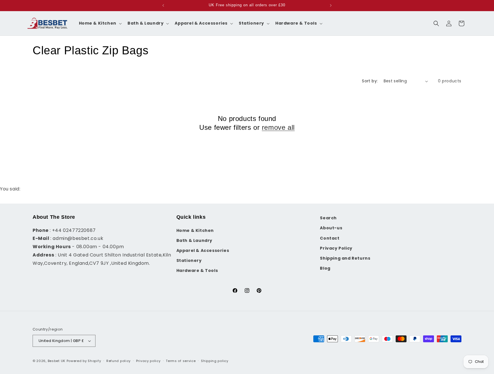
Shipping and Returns (345, 258)
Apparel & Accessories (202, 250)
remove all (278, 127)
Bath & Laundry (194, 240)
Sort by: (370, 81)
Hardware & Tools (197, 270)
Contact (329, 238)
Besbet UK (56, 361)
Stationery (189, 260)
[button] (99, 23)
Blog (325, 268)
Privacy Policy (336, 248)
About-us (331, 228)
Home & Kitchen (195, 230)
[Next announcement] (330, 5)
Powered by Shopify (84, 361)
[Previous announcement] (163, 5)
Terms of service (181, 361)
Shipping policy (214, 361)
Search (328, 218)
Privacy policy (148, 361)
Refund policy (118, 361)
